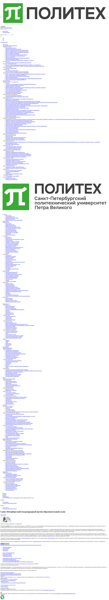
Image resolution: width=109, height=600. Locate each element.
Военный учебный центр (11, 68)
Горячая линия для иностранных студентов (15, 239)
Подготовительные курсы (11, 231)
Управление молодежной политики (13, 93)
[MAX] (1, 544)
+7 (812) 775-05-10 (4, 587)
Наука (4, 377)
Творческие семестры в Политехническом (15, 414)
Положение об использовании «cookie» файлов (11, 573)
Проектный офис (9, 136)
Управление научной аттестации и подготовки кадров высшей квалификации (22, 110)
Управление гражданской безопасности (14, 173)
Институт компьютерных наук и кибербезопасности (17, 51)
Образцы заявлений (10, 403)
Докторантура (9, 260)
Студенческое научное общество (12, 393)
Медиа (4, 493)
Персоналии (8, 311)
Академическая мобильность (12, 458)
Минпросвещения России (15, 574)
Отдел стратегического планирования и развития (16, 89)
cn (3, 39)
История (7, 310)
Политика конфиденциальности (7, 572)
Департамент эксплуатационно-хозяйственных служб (17, 163)
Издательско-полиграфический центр (14, 95)
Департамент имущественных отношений (15, 159)
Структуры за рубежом (10, 461)
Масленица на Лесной (10, 418)
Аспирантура (8, 255)
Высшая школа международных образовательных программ (18, 62)
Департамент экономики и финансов (13, 146)
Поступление (8, 223)
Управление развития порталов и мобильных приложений (18, 155)
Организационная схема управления (13, 360)
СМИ (7, 342)
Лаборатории (8, 383)
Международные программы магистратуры (15, 452)
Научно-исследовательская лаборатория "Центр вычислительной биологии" (22, 103)
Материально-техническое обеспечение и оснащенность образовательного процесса (24, 370)
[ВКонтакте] (3, 544)
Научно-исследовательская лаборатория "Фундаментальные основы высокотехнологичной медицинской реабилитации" (32, 102)
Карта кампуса (6, 45)
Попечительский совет (10, 178)
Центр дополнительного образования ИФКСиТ (16, 79)
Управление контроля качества (12, 109)
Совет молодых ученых (11, 392)
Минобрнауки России (5, 574)
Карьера (7, 253)
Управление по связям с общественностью (15, 167)
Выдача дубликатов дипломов (12, 275)
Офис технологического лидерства (13, 91)
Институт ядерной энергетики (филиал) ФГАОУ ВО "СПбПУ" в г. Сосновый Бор (23, 64)
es (3, 40)
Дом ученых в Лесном (10, 410)
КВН (7, 436)
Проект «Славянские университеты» (13, 467)
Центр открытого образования (12, 131)
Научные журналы (10, 386)
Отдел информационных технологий (14, 147)
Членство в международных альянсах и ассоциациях (17, 463)
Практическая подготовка (11, 250)
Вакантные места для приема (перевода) (14, 371)
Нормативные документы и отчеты (13, 475)
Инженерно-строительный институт (13, 49)
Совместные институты (11, 358)
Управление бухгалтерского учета (13, 148)
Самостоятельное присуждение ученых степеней (16, 397)
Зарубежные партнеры (10, 462)
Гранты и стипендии (10, 459)
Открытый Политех (37, 541)
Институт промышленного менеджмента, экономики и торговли (19, 60)
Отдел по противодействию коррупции (14, 88)
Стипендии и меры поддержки (12, 242)
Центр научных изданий (11, 115)
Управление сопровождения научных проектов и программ (18, 111)
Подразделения (6, 32)
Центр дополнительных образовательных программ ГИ (18, 76)
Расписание (8, 237)
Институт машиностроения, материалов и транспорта (17, 52)
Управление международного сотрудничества (15, 139)
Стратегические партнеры (11, 327)
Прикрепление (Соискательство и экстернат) (15, 262)
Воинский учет (9, 238)
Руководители (9, 318)
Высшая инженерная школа (11, 77)
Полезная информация (5, 545)
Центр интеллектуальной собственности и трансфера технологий (20, 112)
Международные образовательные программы (16, 353)
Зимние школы (9, 457)
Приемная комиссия (10, 224)
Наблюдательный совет (11, 316)
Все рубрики (6, 502)
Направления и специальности (12, 351)
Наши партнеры (9, 299)
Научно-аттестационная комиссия (13, 385)
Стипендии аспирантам (11, 259)
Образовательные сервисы (11, 474)
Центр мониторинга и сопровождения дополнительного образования (21, 129)
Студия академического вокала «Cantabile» (15, 433)
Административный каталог (12, 287)
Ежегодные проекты (10, 483)
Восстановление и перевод (11, 373)
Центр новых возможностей (12, 130)
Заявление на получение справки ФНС (14, 220)
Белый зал (8, 408)
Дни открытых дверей (10, 229)
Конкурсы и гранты (10, 389)
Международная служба (11, 135)
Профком (8, 292)
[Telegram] (5, 544)
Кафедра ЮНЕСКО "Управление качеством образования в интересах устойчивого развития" (26, 87)
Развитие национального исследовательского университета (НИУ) (20, 325)
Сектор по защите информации (12, 171)
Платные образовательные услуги (13, 226)
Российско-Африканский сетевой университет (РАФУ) (17, 468)
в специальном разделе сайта (48, 590)
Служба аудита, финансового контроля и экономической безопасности (21, 84)
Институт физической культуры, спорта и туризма (16, 54)
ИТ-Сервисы (8, 293)
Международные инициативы (12, 466)
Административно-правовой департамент (15, 85)
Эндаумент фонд (9, 279)
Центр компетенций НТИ (11, 323)
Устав (7, 333)
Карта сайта (38, 545)
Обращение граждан (7, 556)
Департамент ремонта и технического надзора (15, 161)
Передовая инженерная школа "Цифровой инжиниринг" (18, 58)
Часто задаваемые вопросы (9, 552)
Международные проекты (11, 465)
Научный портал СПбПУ (9, 378)
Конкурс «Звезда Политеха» (12, 417)
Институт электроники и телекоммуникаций (15, 55)
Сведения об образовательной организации (15, 309)
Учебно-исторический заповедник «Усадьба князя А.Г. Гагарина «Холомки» (22, 411)
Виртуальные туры (10, 314)
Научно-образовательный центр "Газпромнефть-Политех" (18, 104)
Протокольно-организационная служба (14, 92)
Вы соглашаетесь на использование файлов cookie (64, 593)
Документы (8, 267)
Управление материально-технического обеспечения (17, 96)
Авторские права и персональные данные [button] (10, 565)
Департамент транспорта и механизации (14, 162)
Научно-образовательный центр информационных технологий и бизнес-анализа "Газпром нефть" (27, 105)
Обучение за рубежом (10, 249)
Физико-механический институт (13, 59)
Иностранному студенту (11, 246)
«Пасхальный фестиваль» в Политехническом (15, 420)
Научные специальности (11, 265)
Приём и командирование (11, 445)
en (3, 37)
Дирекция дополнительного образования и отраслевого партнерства (20, 121)
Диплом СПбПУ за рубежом (12, 276)
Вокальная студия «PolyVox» (12, 432)
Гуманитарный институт (11, 47)
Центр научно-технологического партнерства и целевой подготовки (20, 114)
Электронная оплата (10, 216)
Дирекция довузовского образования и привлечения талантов (19, 120)
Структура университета (11, 308)
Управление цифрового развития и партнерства (16, 156)
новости (7, 345)
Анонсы (7, 341)
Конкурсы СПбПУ (10, 394)
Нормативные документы (11, 356)
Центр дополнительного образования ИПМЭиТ (16, 75)
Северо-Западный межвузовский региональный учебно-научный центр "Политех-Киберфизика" (26, 126)
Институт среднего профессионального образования (17, 71)
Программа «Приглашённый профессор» (14, 448)
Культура (5, 405)
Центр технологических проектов (13, 117)
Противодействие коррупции (9, 559)
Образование (6, 347)
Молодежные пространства (11, 486)
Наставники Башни (10, 490)
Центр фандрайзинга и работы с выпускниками (16, 168)
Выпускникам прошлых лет (12, 272)
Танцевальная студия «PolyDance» (13, 435)
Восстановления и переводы (12, 245)
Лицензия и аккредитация (11, 332)
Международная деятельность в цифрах (14, 441)
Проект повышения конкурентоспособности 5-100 (16, 324)
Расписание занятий (10, 257)
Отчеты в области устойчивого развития (14, 335)
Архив (4, 495)
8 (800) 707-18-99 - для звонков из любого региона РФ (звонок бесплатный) (13, 582)
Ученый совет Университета (12, 179)
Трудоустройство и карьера (11, 488)
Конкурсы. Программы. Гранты (10, 503)
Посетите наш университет (11, 470)
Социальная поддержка (11, 487)
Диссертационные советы (11, 401)
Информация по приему (11, 225)
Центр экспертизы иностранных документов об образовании (19, 444)
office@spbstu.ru (4, 578)
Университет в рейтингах (11, 328)
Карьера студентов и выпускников (13, 301)
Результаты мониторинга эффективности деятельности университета (18, 561)
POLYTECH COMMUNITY (12, 277)
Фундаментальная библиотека (12, 127)
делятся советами (25, 538)
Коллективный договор (11, 334)
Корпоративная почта (10, 218)
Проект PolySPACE (10, 449)
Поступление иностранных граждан (13, 228)
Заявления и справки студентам (12, 241)
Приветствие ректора (10, 306)
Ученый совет (9, 317)
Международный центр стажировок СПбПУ (15, 454)
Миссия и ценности (10, 307)
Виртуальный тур (13, 45)
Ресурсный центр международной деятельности (16, 137)
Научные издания (9, 266)
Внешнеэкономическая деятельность (13, 469)
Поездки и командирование (11, 484)
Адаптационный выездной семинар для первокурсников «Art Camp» (20, 416)
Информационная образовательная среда (14, 247)
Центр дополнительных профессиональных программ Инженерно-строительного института (25, 74)
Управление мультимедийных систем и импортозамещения (18, 154)
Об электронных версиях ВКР (12, 376)
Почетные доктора (10, 312)
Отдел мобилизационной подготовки (14, 170)
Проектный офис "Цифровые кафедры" (14, 125)
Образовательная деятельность (12, 350)
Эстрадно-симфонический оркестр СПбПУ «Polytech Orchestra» (19, 428)
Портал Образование (7, 348)
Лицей (7, 367)
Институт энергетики (10, 57)
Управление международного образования (15, 138)
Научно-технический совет (11, 384)
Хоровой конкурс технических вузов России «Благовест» (18, 422)
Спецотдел (8, 172)
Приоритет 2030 (4, 42)
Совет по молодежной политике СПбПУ (14, 478)
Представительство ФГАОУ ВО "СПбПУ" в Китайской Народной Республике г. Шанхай (25, 66)
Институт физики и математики (12, 53)
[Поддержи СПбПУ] (2, 598)
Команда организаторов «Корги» (13, 437)
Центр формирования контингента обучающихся (16, 132)
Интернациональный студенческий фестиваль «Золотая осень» (19, 423)
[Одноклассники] (6, 544)
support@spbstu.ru (4, 586)
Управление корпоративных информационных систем (17, 153)
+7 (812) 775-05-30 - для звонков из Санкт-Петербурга (9, 580)
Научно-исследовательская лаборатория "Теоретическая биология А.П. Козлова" (23, 101)
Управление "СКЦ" (10, 151)
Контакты (8, 270)
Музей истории (9, 407)
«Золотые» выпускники (11, 281)
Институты (5, 31)
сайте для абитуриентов (50, 538)
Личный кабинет (9, 240)
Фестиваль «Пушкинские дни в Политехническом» (17, 419)
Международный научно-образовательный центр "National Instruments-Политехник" (24, 78)
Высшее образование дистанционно (13, 374)
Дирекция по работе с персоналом (13, 86)
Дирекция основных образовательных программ (16, 123)
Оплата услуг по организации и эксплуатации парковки (18, 296)
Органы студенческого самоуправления (14, 479)
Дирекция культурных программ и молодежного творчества (18, 122)
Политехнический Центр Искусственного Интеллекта (17, 108)
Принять (2, 594)
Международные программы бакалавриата (15, 451)
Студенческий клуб (10, 409)
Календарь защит (9, 263)
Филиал (7, 365)
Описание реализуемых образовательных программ (17, 369)
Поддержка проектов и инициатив (13, 485)
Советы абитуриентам (10, 234)
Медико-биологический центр (12, 100)
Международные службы (11, 442)
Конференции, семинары (11, 390)
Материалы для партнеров (11, 300)
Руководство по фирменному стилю (13, 291)
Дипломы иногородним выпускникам (14, 274)
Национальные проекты (11, 381)
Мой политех (8, 215)
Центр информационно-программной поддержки (16, 113)
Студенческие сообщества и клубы (13, 480)
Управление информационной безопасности (15, 152)
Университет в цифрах (10, 326)
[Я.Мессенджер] (8, 544)
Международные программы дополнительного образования (18, 453)
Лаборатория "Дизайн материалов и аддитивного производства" (19, 98)
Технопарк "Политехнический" (12, 144)
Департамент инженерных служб (13, 160)
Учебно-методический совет (12, 361)
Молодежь (5, 471)
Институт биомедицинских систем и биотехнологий (17, 50)
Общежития (8, 233)
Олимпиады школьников (11, 230)
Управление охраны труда (11, 164)
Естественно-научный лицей (12, 70)
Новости (7, 340)
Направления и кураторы (11, 476)
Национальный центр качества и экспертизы (15, 106)
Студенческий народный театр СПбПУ (14, 427)
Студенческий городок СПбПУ (12, 176)
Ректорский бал (9, 415)
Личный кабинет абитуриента (12, 217)
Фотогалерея (8, 343)
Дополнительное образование (12, 243)
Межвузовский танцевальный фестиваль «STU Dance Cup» (18, 424)
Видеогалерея (8, 344)
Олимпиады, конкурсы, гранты (12, 354)
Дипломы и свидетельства (11, 273)
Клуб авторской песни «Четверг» (13, 434)
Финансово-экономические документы (14, 336)
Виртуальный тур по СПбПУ (12, 232)
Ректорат (7, 83)
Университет (6, 303)
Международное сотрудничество (10, 439)
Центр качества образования (12, 128)
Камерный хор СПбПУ (10, 429)
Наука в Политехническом (11, 382)
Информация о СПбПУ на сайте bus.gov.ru (12, 558)
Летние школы (9, 456)
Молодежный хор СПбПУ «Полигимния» (15, 431)
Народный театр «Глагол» (11, 426)
